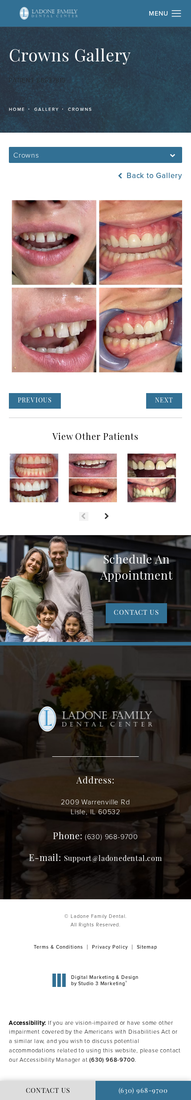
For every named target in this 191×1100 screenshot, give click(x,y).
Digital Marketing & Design (105, 980)
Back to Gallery (153, 175)
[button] (176, 13)
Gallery (46, 109)
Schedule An (136, 569)
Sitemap (147, 946)
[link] (111, 836)
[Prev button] (83, 516)
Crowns (80, 109)
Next (164, 401)
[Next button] (107, 516)
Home (17, 109)
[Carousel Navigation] (95, 512)
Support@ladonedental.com (113, 859)
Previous (35, 401)
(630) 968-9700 (112, 1059)
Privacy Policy (110, 946)
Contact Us (136, 613)
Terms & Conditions (58, 946)
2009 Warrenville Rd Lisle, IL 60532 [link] (95, 806)
